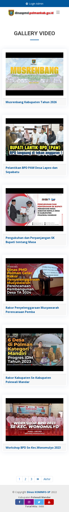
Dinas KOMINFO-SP (38, 492)
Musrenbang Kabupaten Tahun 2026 (31, 102)
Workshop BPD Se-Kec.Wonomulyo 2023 (33, 448)
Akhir (47, 479)
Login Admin (36, 3)
